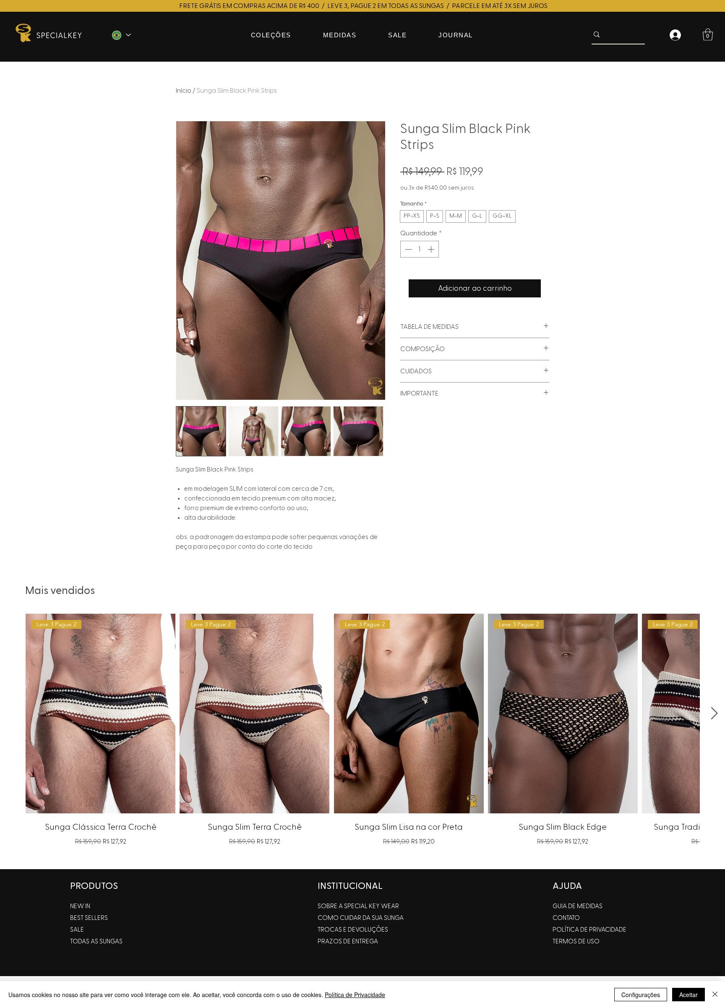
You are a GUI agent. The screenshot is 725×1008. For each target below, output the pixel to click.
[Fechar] (715, 994)
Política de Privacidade (355, 994)
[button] (708, 35)
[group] (362, 737)
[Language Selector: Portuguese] (120, 35)
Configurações (640, 994)
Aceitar (688, 994)
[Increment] (432, 249)
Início (183, 90)
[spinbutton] (419, 249)
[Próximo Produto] (714, 713)
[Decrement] (407, 249)
